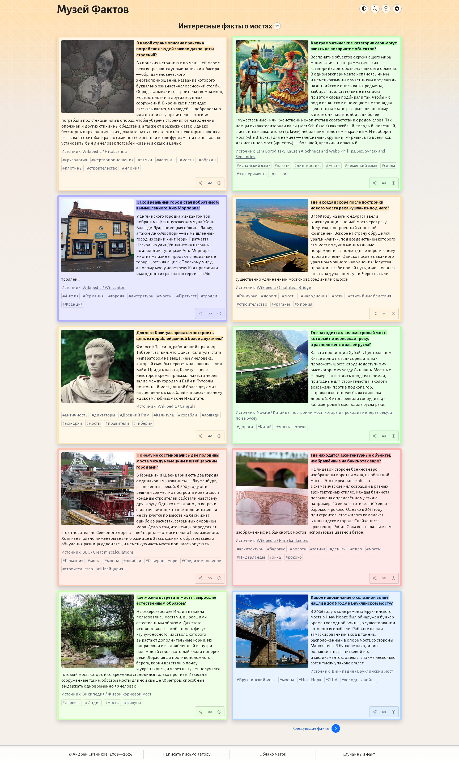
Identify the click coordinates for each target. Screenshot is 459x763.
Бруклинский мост (257, 679)
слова (389, 165)
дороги (271, 296)
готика (319, 549)
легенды (167, 160)
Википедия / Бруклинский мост (362, 671)
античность (76, 415)
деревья (73, 702)
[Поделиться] (200, 183)
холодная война (360, 679)
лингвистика (309, 165)
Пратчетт (188, 296)
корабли (189, 415)
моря (95, 560)
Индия (94, 702)
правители (118, 423)
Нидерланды (252, 557)
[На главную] (93, 9)
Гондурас (248, 296)
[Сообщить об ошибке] (219, 183)
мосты (188, 160)
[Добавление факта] (385, 8)
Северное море (162, 560)
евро (357, 549)
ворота (299, 549)
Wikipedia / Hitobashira (104, 151)
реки (339, 296)
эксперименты (253, 173)
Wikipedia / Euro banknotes (282, 540)
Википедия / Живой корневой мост (116, 694)
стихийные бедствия (371, 296)
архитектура (251, 549)
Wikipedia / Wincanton (103, 287)
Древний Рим (135, 415)
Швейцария (111, 569)
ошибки (133, 560)
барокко (278, 549)
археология (76, 160)
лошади (212, 415)
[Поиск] (374, 8)
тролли (210, 296)
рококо (295, 557)
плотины (74, 168)
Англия (72, 296)
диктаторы (104, 415)
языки (280, 173)
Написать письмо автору (187, 754)
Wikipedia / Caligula (177, 406)
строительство (103, 168)
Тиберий (144, 423)
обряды (208, 160)
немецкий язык (362, 165)
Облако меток (273, 754)
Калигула (165, 415)
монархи (73, 423)
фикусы (133, 702)
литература (142, 296)
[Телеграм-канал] (397, 8)
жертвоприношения (114, 160)
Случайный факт (359, 754)
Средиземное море (202, 560)
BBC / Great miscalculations (108, 552)
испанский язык (254, 165)
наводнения (315, 296)
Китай (266, 426)
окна (276, 557)
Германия (94, 296)
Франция (74, 304)
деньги (339, 549)
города (117, 296)
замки (146, 160)
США (332, 679)
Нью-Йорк (311, 679)
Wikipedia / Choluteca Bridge (284, 287)
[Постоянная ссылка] (210, 183)
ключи (283, 165)
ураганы (282, 304)
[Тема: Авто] (363, 8)
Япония (132, 168)
